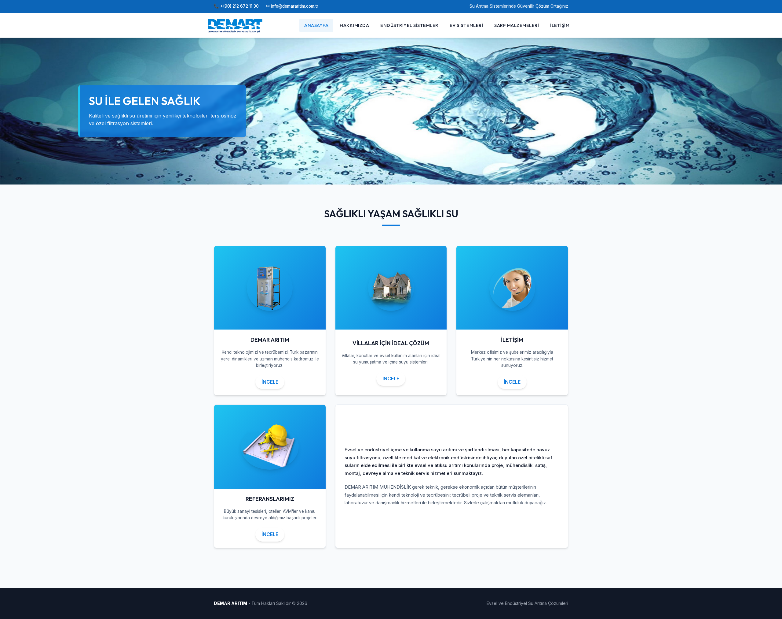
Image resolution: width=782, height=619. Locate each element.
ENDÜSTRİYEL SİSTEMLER (409, 25)
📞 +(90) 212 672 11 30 (236, 6)
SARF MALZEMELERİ (516, 25)
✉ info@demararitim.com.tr (292, 6)
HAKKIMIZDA (354, 25)
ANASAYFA (316, 25)
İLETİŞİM (559, 25)
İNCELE (269, 382)
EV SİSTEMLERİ (466, 25)
